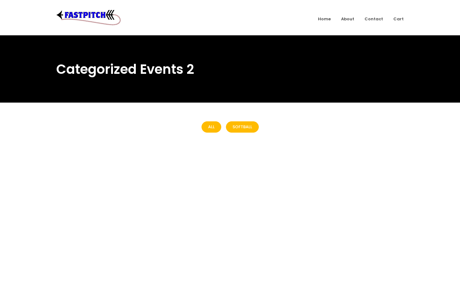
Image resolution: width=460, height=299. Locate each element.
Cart (398, 19)
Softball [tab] (242, 127)
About (347, 19)
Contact (374, 19)
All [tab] (211, 127)
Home (324, 19)
